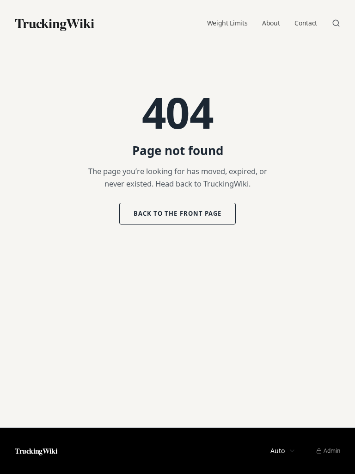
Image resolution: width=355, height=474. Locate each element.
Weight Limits (220, 23)
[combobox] (281, 451)
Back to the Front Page (177, 213)
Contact (304, 23)
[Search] (336, 23)
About (267, 23)
